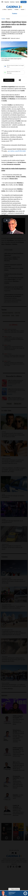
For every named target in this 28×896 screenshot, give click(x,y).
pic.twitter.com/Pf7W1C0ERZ (17, 151)
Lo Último (4, 9)
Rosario (22, 9)
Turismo (3, 18)
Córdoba (16, 9)
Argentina (10, 9)
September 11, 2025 (7, 156)
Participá (23, 2)
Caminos (12, 2)
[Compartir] (20, 80)
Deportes (6, 2)
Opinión (17, 2)
